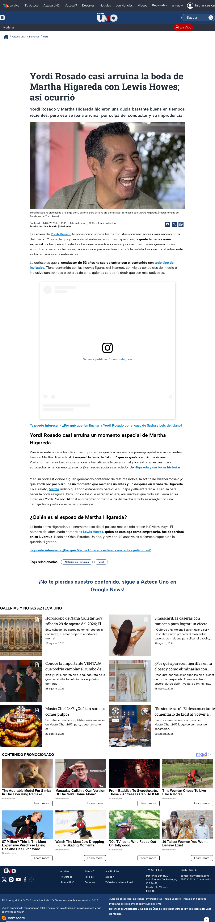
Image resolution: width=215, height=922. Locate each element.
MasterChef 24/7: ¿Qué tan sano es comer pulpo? (75, 711)
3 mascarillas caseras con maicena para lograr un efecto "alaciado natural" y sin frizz (181, 621)
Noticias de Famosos (77, 562)
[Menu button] (17, 17)
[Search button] (210, 17)
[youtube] (18, 881)
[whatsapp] (31, 880)
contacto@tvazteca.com (195, 875)
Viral (101, 562)
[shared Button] (181, 224)
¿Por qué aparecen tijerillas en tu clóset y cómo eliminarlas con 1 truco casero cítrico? (183, 666)
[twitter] (4, 881)
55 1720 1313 (188, 879)
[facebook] (25, 881)
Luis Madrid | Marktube (57, 226)
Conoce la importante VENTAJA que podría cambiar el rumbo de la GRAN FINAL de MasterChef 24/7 (75, 666)
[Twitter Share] (174, 224)
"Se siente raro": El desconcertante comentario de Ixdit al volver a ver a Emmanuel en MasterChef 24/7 (185, 711)
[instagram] (11, 881)
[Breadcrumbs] (7, 36)
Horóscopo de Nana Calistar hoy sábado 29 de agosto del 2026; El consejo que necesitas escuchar (73, 621)
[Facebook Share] (167, 224)
